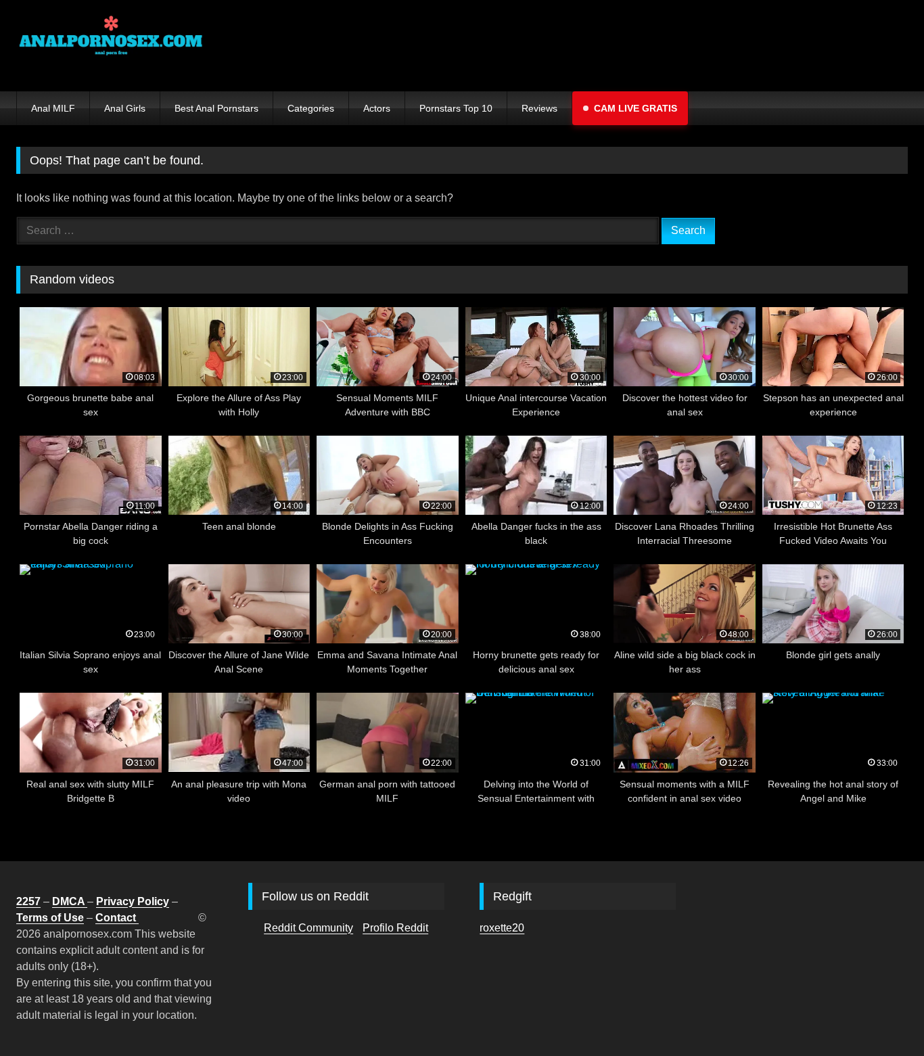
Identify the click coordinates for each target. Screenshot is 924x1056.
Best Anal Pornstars (216, 108)
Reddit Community (308, 928)
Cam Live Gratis (635, 108)
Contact (117, 917)
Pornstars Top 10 (455, 108)
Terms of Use (50, 917)
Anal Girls (124, 108)
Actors (376, 108)
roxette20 (502, 928)
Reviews (539, 108)
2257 (28, 901)
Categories (310, 108)
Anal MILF (53, 108)
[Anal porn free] (111, 46)
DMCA (69, 901)
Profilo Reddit (395, 928)
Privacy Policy (132, 901)
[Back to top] (882, 1016)
